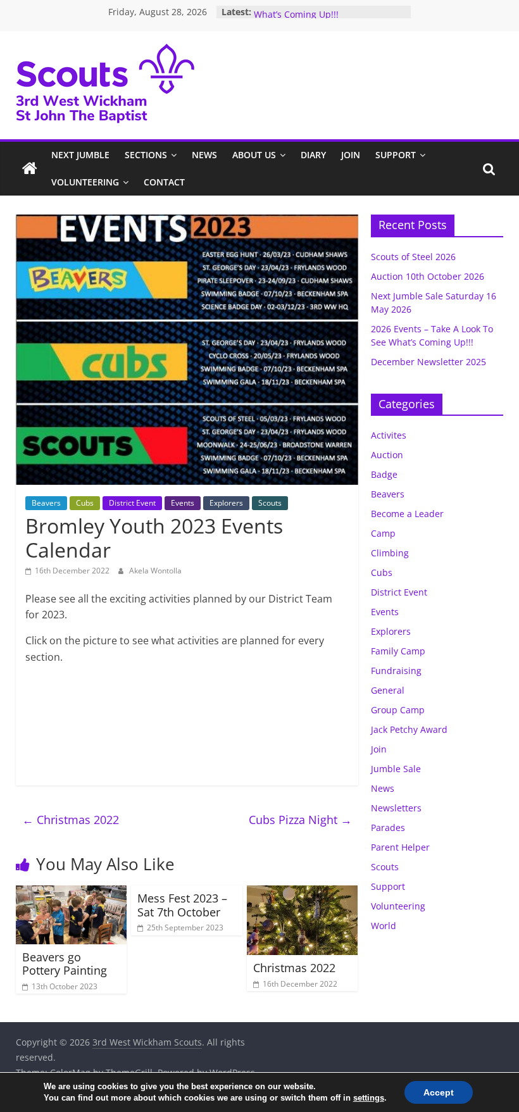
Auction (387, 455)
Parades (388, 828)
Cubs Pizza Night (300, 819)
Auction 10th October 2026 (427, 276)
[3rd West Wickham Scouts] (30, 169)
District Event (132, 502)
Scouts (270, 502)
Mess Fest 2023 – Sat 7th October (182, 905)
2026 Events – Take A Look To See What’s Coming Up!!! (324, 16)
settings (368, 1098)
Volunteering (85, 182)
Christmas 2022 (70, 819)
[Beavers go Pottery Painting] (71, 893)
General (387, 690)
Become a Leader (407, 514)
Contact (164, 182)
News (204, 155)
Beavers (46, 502)
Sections (146, 155)
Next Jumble (80, 155)
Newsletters (396, 808)
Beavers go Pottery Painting (64, 963)
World (383, 926)
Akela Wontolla (155, 570)
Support (395, 155)
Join (350, 155)
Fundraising (396, 671)
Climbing (390, 553)
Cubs (85, 502)
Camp (383, 533)
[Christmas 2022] (302, 893)
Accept (438, 1092)
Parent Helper (400, 847)
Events (182, 502)
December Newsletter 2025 (428, 362)
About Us (254, 155)
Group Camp (398, 710)
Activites (388, 435)
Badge (384, 474)
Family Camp (398, 651)
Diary (313, 155)
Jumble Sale (396, 769)
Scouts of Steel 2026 (413, 257)
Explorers (226, 502)
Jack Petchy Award (409, 729)
